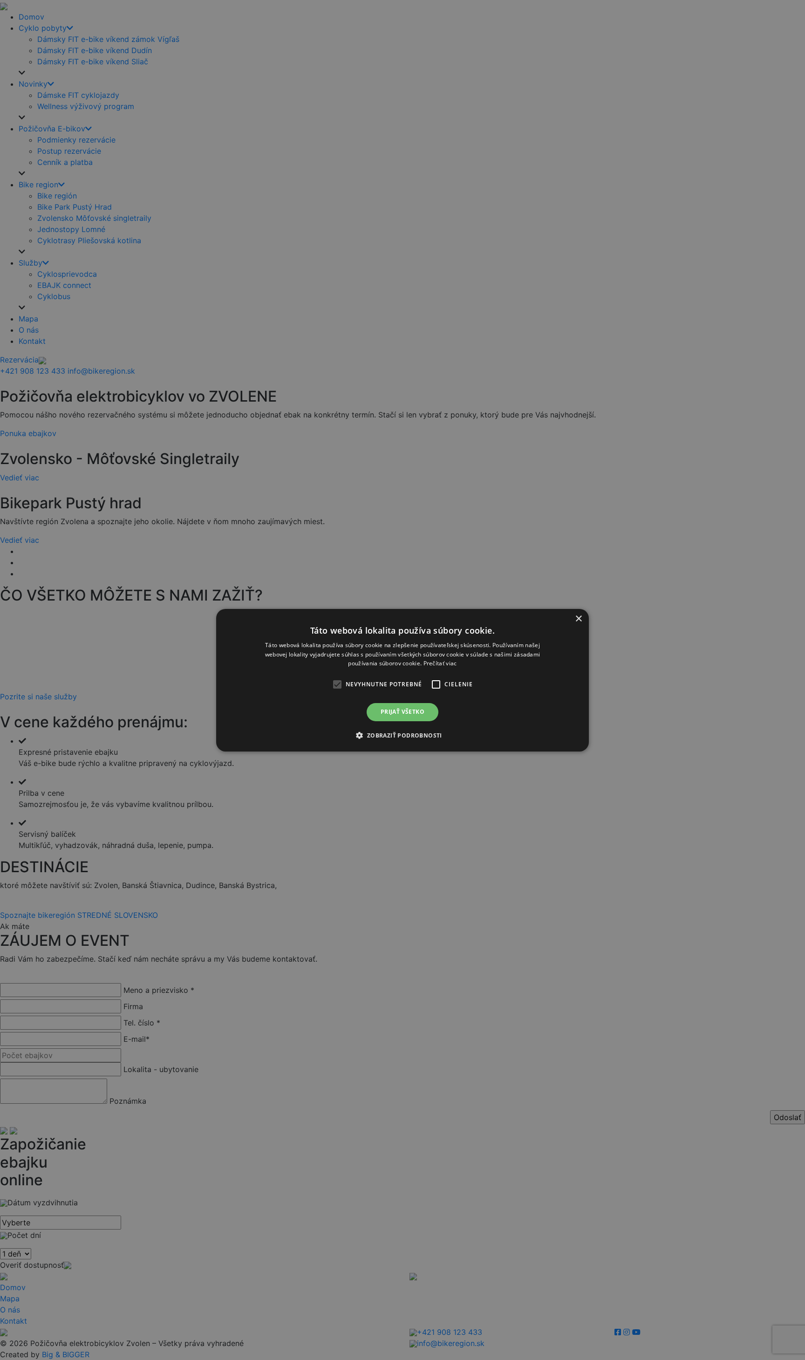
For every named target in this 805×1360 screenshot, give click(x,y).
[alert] (402, 680)
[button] (337, 684)
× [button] (578, 618)
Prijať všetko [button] (402, 712)
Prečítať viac (440, 663)
